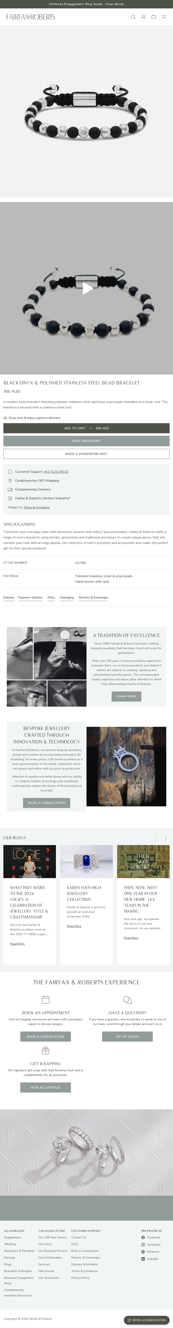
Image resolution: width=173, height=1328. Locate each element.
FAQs (74, 1244)
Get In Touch (127, 1037)
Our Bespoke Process (52, 1251)
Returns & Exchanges (85, 1258)
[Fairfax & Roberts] (31, 17)
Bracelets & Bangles (18, 1271)
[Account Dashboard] (143, 16)
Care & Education (50, 1258)
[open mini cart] (153, 16)
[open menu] (163, 16)
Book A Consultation (45, 1037)
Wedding (10, 1244)
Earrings (9, 1258)
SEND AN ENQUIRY (86, 441)
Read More (17, 944)
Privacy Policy (80, 1278)
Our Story (44, 1244)
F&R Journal (46, 1271)
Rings (8, 1264)
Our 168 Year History (52, 1237)
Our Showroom (48, 1278)
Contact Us (78, 1237)
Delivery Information (84, 1264)
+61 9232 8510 (55, 471)
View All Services (45, 1088)
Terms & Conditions (36, 507)
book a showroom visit (86, 454)
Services (44, 1264)
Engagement (12, 1237)
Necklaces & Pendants (19, 1251)
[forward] (166, 838)
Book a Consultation (85, 1251)
